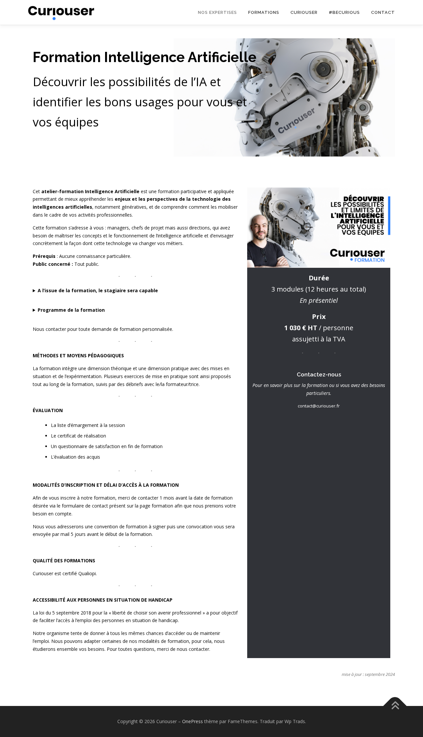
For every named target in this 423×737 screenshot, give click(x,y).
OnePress (192, 721)
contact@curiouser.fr (319, 406)
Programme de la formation (71, 310)
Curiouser (304, 12)
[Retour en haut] (395, 706)
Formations (263, 12)
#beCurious (344, 12)
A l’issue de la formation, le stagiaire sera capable (98, 290)
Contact (383, 12)
